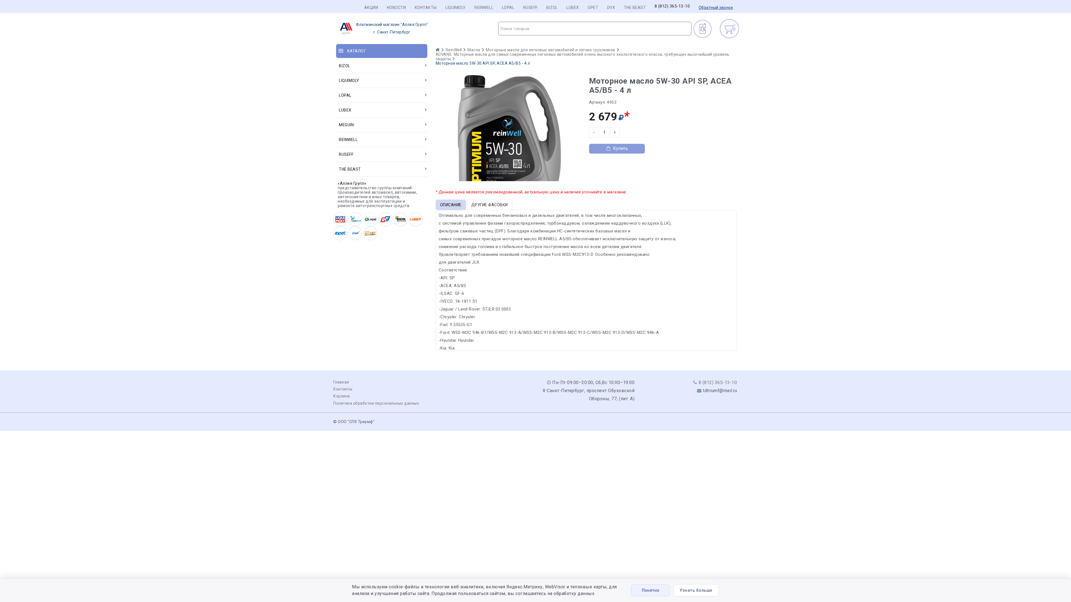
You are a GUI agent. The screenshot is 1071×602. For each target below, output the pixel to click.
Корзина (341, 396)
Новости (396, 7)
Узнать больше (696, 590)
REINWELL (483, 7)
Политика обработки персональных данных (376, 403)
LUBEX (572, 7)
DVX (611, 7)
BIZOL (552, 7)
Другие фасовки (489, 205)
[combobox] (594, 28)
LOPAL (508, 7)
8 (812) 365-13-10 (672, 6)
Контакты (426, 7)
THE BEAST (635, 7)
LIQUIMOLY (455, 7)
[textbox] (594, 28)
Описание (451, 205)
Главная (341, 382)
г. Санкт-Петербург (392, 28)
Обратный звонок (716, 7)
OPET (593, 7)
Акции (371, 7)
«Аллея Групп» (352, 183)
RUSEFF (530, 7)
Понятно (650, 590)
